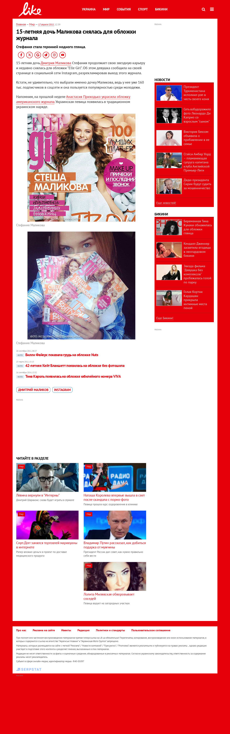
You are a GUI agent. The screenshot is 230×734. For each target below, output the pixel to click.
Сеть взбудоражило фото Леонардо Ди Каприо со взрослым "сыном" (197, 115)
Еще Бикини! (164, 318)
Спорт (143, 9)
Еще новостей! (166, 203)
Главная (21, 24)
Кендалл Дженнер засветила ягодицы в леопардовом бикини (197, 249)
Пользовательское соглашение (150, 630)
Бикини (161, 9)
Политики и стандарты (110, 630)
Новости (162, 79)
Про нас (21, 630)
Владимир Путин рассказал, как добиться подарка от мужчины (115, 544)
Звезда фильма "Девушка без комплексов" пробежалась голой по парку (197, 274)
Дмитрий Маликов (33, 390)
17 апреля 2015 (46, 24)
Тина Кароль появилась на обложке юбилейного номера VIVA (69, 376)
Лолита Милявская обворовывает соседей (109, 596)
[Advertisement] (81, 427)
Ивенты (66, 630)
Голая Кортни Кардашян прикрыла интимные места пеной (195, 300)
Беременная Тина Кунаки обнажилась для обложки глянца (198, 227)
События (124, 9)
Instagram (62, 390)
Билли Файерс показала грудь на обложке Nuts (58, 354)
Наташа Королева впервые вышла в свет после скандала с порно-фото (114, 497)
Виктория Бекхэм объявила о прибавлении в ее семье (196, 138)
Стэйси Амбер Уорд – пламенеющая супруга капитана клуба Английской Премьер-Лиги (197, 162)
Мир (106, 9)
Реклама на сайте (44, 630)
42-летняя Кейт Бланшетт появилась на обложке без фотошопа (71, 365)
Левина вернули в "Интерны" (38, 495)
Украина (89, 9)
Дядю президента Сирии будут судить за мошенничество (197, 184)
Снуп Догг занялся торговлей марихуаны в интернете (46, 544)
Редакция (83, 630)
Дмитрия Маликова (56, 63)
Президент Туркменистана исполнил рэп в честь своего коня (196, 93)
